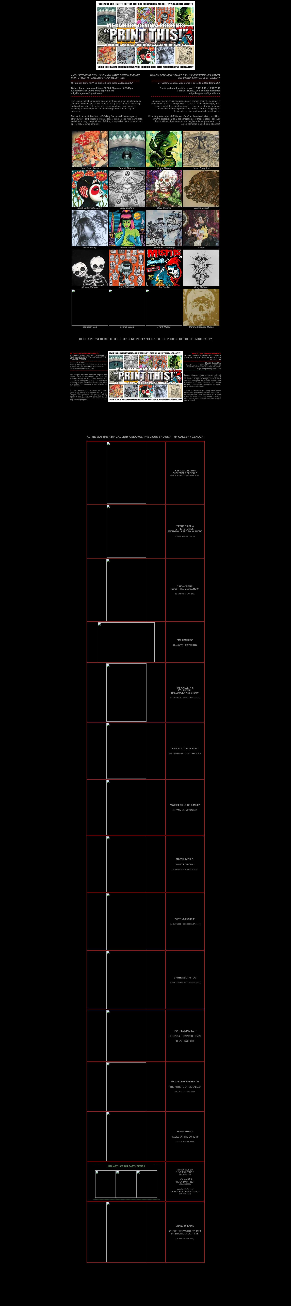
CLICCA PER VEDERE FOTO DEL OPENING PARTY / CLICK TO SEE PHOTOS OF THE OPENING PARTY (145, 339)
